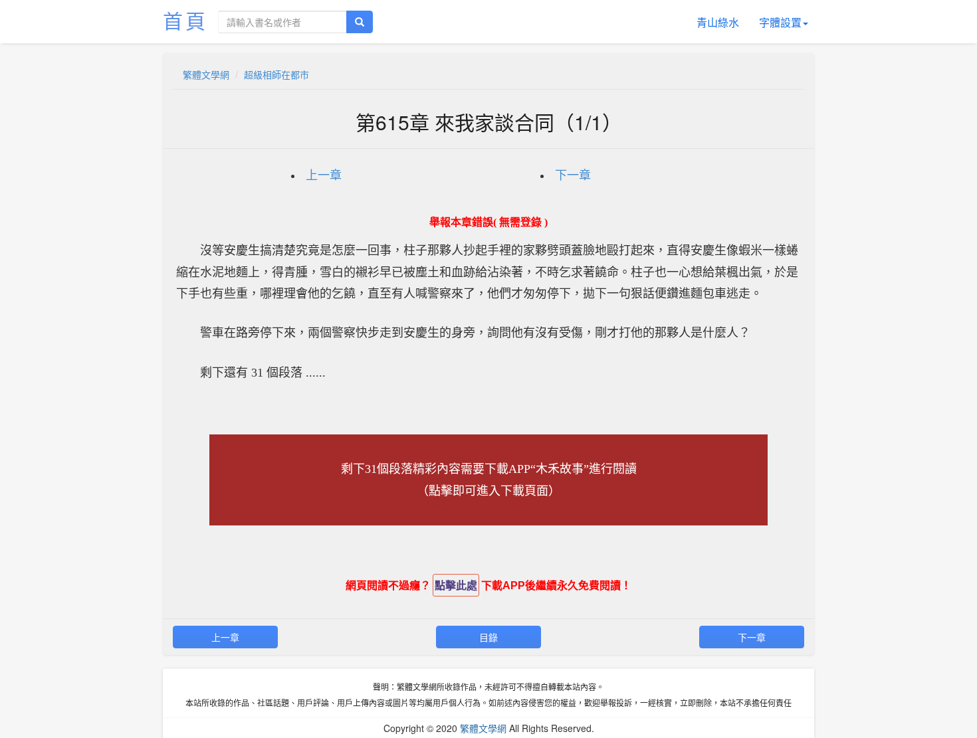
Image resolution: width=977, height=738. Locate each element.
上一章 (324, 175)
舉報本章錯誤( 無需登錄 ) (488, 222)
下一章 (573, 175)
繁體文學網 (206, 74)
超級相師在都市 (276, 74)
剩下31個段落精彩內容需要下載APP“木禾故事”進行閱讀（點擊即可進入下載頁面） (489, 479)
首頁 (185, 20)
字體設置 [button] (780, 22)
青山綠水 (718, 22)
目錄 (488, 637)
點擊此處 (456, 585)
